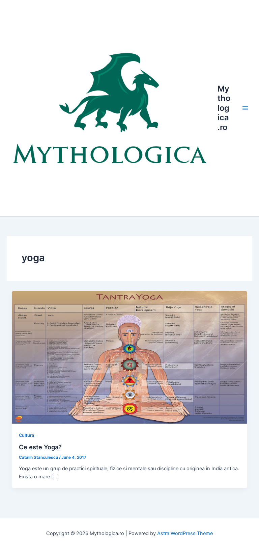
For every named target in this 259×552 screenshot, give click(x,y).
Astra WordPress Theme (185, 533)
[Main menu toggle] (245, 108)
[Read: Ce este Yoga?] (130, 357)
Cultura (26, 435)
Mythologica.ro (224, 108)
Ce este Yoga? (40, 447)
